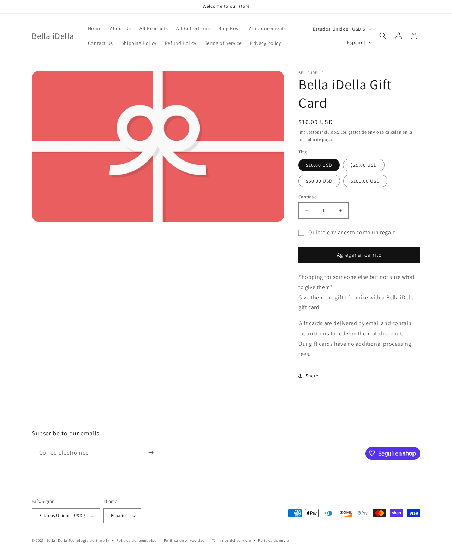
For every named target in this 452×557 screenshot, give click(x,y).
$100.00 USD (365, 181)
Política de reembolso (136, 540)
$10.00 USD (319, 165)
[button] (383, 35)
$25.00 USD (363, 165)
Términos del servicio (231, 540)
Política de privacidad (184, 540)
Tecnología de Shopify (89, 540)
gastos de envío (363, 132)
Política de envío (273, 540)
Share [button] (312, 376)
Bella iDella (56, 540)
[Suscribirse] (151, 452)
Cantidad (307, 197)
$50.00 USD (319, 181)
